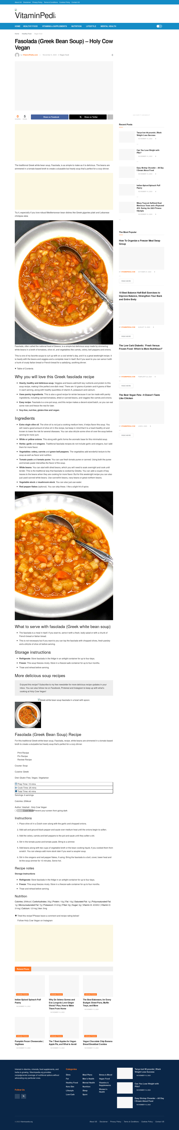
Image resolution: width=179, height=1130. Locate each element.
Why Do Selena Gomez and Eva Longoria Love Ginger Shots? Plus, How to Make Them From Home (62, 1004)
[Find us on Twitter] (23, 1096)
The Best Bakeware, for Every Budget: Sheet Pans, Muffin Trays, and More (97, 1002)
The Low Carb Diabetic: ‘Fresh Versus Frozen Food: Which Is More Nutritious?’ (141, 347)
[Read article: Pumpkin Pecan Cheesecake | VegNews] (30, 1028)
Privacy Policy (37, 2)
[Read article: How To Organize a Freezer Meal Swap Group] (141, 258)
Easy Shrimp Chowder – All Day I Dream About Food (150, 169)
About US (18, 2)
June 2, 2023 (142, 426)
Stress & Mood (105, 1074)
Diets (68, 1074)
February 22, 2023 (145, 377)
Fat (67, 1078)
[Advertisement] (64, 142)
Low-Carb (70, 1094)
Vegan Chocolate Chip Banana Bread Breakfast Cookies (97, 1043)
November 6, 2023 (50, 54)
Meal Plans (87, 1074)
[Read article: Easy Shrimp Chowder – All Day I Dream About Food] (127, 172)
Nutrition (76, 26)
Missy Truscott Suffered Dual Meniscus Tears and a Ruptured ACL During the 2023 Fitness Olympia (150, 207)
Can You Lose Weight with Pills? (148, 151)
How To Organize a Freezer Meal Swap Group (139, 242)
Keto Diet (70, 1086)
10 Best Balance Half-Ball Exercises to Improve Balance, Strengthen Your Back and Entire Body (140, 296)
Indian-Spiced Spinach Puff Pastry (28, 1001)
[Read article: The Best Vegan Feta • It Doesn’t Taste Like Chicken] (141, 412)
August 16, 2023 (144, 327)
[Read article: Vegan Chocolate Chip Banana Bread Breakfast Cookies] (98, 1028)
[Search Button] (163, 26)
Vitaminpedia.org (26, 1121)
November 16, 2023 (23, 1006)
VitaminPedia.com (30, 54)
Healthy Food (30, 26)
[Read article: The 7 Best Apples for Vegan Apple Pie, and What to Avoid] (64, 1028)
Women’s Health (103, 1090)
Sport (85, 1094)
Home (17, 26)
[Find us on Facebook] (17, 1096)
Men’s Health (88, 1078)
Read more (127, 281)
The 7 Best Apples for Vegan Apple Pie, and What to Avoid (63, 1043)
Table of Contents (25, 368)
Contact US (76, 2)
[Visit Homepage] (35, 14)
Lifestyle (91, 26)
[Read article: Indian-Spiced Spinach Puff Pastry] (30, 986)
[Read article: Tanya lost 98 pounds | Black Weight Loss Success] (127, 137)
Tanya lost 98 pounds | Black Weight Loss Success (149, 133)
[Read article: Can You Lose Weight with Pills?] (127, 154)
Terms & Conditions (51, 2)
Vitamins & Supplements (54, 26)
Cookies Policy (64, 2)
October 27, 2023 (144, 272)
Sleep (85, 1090)
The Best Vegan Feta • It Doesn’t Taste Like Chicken (139, 396)
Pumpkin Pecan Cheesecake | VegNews (29, 1043)
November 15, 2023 (91, 1009)
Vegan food (38, 33)
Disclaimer (27, 2)
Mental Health (108, 26)
